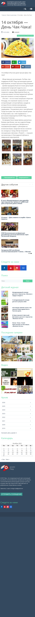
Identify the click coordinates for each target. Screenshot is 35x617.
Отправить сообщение (11, 494)
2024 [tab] (3, 410)
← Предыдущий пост (9, 177)
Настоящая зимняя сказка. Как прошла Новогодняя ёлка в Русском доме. (22, 309)
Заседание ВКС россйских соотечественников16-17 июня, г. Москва (16, 251)
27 (17, 454)
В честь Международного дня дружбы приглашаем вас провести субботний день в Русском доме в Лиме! (15, 202)
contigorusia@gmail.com (16, 488)
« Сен (3, 459)
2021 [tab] (3, 421)
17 (4, 452)
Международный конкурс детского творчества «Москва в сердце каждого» (22, 294)
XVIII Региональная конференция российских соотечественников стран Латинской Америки (15, 234)
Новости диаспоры (21, 35)
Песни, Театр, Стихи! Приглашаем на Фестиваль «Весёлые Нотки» (20, 324)
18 (8, 452)
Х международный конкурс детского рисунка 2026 (20, 300)
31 (4, 455)
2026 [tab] (3, 402)
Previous (30, 184)
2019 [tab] (3, 428)
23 (30, 452)
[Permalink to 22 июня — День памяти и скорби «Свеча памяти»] (9, 211)
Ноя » (7, 459)
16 (30, 450)
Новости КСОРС (30, 35)
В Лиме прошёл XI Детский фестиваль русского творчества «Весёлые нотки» (22, 316)
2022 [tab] (3, 417)
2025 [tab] (3, 406)
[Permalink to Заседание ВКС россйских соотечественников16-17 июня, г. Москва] (9, 243)
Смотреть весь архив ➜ (9, 433)
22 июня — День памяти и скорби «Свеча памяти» (16, 218)
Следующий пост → (24, 177)
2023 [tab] (3, 413)
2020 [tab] (3, 424)
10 (4, 450)
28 (22, 454)
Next (32, 184)
